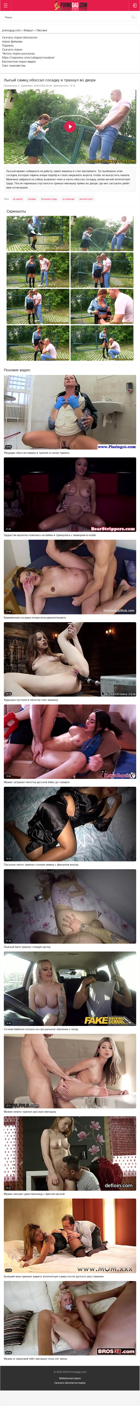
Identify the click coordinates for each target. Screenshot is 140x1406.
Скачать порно (12, 49)
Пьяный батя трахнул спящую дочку (27, 947)
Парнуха (7, 45)
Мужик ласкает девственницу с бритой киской (34, 1194)
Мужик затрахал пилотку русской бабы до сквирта (36, 782)
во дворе (17, 198)
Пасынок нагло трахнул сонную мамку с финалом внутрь (41, 864)
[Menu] (5, 5)
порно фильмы (12, 41)
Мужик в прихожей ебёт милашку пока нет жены (35, 1358)
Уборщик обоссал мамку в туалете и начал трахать (37, 452)
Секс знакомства (14, 65)
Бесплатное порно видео (19, 61)
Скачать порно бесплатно (19, 37)
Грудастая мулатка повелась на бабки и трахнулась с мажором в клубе (50, 535)
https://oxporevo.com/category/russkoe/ (28, 57)
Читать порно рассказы (18, 53)
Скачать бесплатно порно (69, 1382)
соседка (32, 198)
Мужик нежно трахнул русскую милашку (30, 1111)
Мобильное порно (70, 1378)
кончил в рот (86, 198)
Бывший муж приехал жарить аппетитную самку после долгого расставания (54, 1276)
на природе (68, 198)
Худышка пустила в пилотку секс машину (31, 700)
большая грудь (49, 198)
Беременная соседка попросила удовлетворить (35, 617)
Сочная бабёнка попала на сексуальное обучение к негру (41, 1029)
